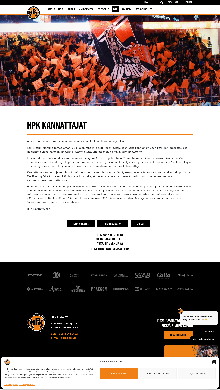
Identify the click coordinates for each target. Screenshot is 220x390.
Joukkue (71, 9)
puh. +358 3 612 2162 (64, 334)
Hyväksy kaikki (119, 373)
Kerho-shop (141, 9)
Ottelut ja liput (55, 9)
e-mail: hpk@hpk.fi (63, 338)
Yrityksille (103, 9)
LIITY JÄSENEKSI (81, 223)
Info (115, 9)
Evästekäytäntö (11, 385)
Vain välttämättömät (158, 373)
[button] (214, 361)
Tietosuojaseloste (27, 385)
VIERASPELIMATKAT (112, 223)
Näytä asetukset (197, 373)
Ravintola (126, 9)
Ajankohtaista (86, 9)
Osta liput (173, 2)
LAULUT (140, 223)
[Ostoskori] (151, 10)
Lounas (188, 2)
